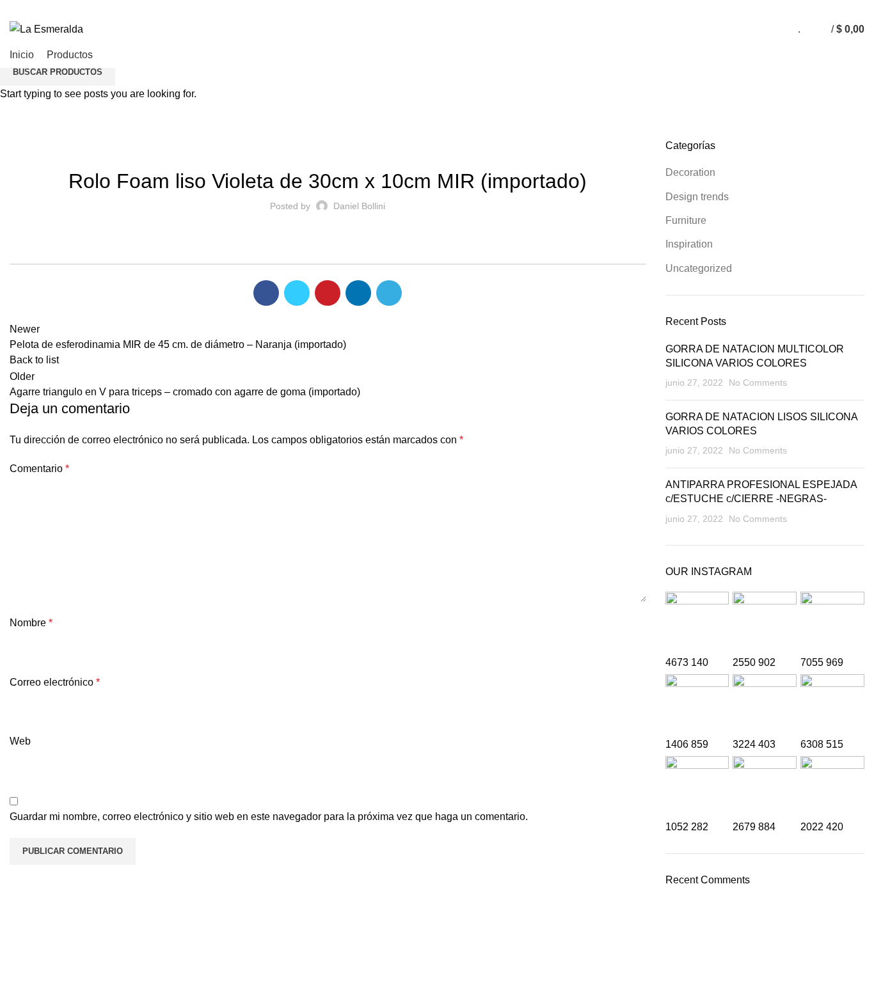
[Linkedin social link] (848, 8)
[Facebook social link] (804, 8)
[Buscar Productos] (813, 29)
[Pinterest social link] (834, 8)
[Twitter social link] (819, 8)
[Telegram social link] (863, 8)
